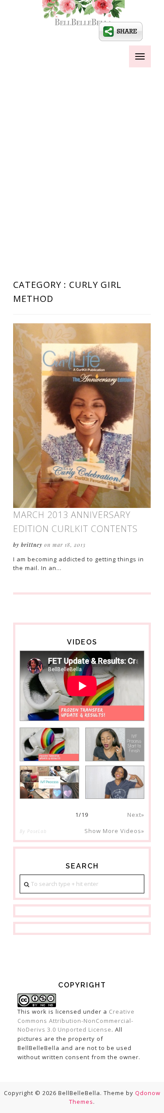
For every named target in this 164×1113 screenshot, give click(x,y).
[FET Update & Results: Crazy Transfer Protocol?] (49, 744)
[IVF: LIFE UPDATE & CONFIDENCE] (115, 782)
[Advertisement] (82, 157)
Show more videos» (114, 831)
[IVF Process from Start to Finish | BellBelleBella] (115, 744)
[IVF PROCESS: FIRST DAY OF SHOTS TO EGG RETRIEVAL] (49, 782)
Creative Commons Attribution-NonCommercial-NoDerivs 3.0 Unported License (76, 1021)
